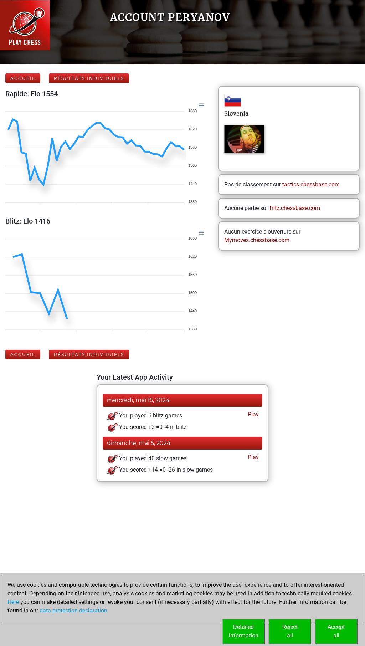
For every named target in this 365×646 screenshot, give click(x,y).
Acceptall (336, 631)
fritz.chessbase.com (294, 208)
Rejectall (290, 631)
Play (252, 414)
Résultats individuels (89, 78)
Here (13, 602)
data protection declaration (73, 610)
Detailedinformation (243, 631)
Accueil (22, 78)
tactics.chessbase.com (311, 184)
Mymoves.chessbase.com (256, 240)
